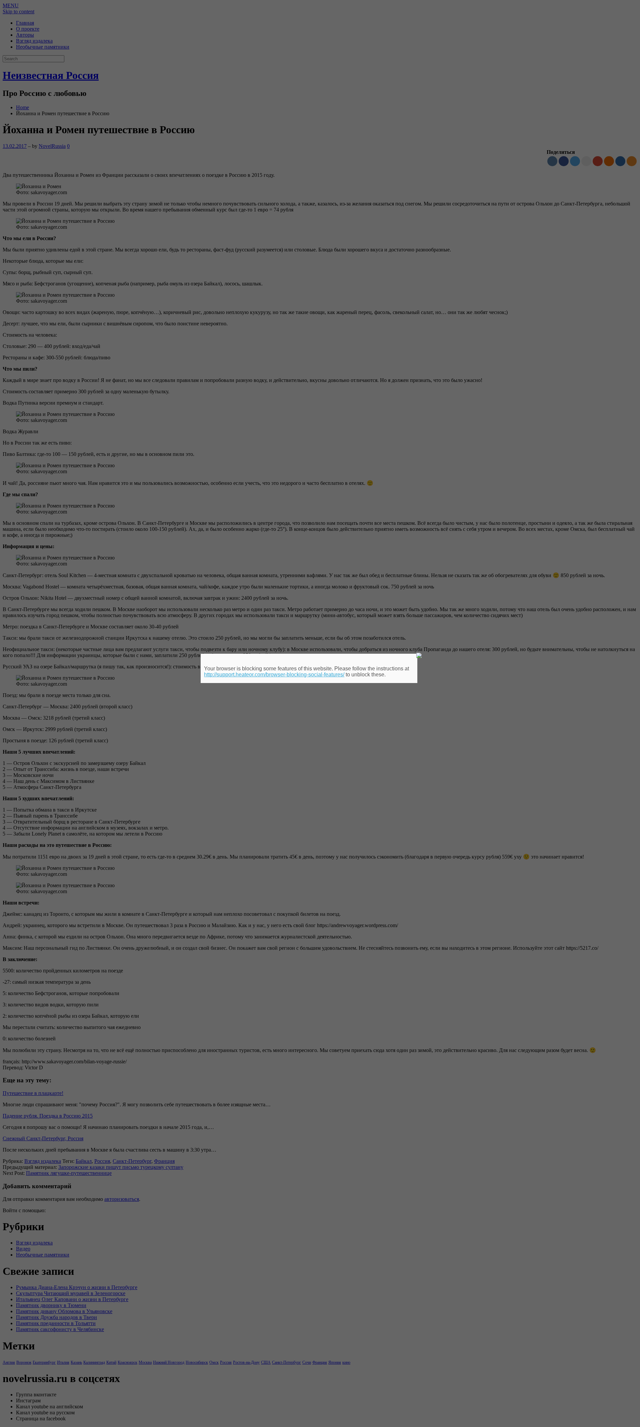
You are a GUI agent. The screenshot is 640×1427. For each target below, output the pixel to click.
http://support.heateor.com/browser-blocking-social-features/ (274, 674)
